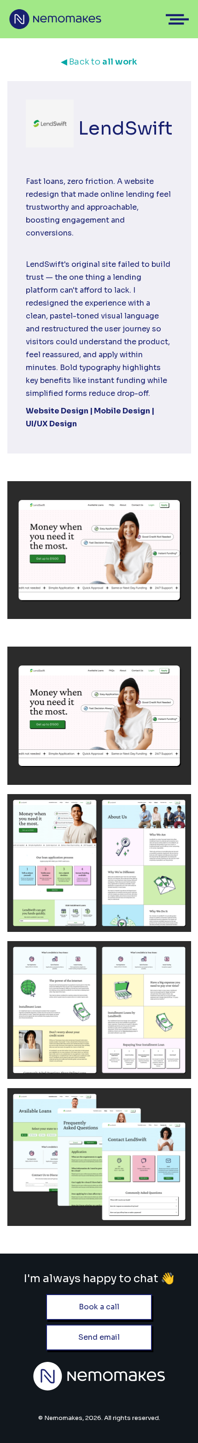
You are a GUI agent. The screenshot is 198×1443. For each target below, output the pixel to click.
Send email (99, 1337)
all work (99, 62)
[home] (55, 19)
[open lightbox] (99, 715)
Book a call (99, 1307)
